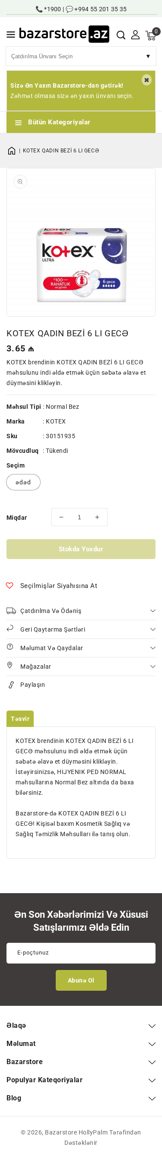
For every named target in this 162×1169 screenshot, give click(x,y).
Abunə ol (81, 980)
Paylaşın (32, 684)
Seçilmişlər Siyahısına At (59, 586)
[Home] (14, 150)
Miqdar (16, 517)
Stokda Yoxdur (81, 549)
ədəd (23, 482)
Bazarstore (61, 1132)
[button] (10, 36)
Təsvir (20, 718)
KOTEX (56, 421)
